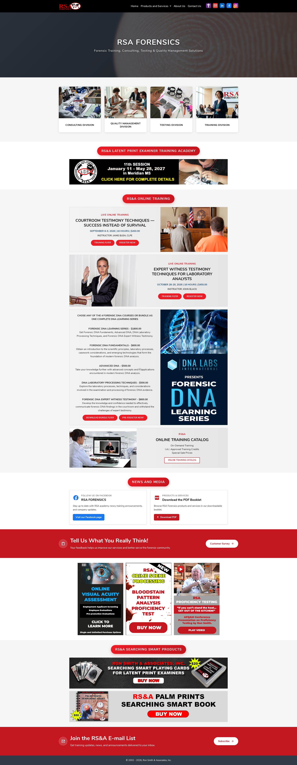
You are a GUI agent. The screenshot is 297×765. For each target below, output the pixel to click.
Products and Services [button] (155, 6)
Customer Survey (220, 543)
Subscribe (224, 741)
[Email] (215, 5)
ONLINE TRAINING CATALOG (182, 460)
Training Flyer (102, 242)
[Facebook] (228, 5)
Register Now (127, 242)
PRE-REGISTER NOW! (133, 417)
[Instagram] (235, 5)
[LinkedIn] (222, 5)
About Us (179, 6)
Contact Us (194, 6)
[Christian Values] (208, 5)
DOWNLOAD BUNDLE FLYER (100, 417)
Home (134, 6)
